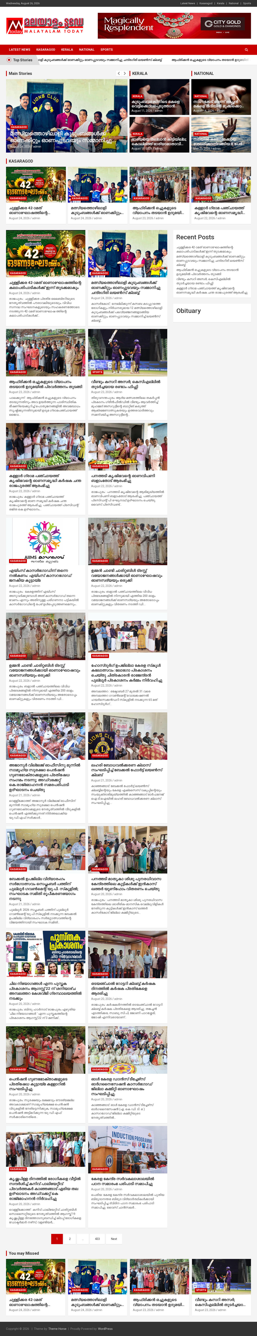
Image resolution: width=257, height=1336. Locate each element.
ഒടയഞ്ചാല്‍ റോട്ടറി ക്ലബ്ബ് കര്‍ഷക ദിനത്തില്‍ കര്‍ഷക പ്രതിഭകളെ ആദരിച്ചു (123, 988)
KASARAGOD (21, 161)
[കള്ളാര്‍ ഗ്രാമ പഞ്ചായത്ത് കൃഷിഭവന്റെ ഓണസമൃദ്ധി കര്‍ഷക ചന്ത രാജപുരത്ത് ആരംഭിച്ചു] (46, 446)
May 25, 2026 (201, 148)
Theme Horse (57, 1329)
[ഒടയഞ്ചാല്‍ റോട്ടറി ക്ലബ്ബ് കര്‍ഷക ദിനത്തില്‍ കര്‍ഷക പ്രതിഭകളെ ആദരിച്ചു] (127, 954)
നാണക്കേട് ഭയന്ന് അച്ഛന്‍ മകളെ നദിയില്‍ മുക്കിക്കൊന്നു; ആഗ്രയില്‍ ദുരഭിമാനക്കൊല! (221, 106)
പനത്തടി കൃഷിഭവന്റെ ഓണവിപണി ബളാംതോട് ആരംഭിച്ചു (123, 478)
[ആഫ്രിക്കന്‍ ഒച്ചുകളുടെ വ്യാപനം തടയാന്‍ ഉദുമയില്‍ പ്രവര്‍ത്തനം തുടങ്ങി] (46, 352)
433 (97, 1239)
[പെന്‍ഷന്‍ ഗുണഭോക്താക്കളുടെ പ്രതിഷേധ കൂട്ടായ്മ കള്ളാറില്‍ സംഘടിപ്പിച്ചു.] (46, 1050)
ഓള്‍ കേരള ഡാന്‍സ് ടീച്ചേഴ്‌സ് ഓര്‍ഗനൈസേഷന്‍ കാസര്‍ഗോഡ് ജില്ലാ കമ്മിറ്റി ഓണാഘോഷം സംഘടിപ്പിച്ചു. (121, 1086)
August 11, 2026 (142, 110)
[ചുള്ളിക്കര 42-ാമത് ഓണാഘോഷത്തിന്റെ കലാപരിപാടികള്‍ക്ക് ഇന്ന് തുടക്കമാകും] (46, 253)
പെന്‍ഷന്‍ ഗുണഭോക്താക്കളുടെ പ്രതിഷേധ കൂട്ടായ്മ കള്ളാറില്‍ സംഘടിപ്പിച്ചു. (38, 1084)
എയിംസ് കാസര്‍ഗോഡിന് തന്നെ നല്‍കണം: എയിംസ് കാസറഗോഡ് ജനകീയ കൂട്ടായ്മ (40, 575)
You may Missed (24, 1253)
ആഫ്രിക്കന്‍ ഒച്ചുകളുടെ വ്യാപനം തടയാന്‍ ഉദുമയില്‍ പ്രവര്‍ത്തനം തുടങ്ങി (168, 60)
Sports (247, 3)
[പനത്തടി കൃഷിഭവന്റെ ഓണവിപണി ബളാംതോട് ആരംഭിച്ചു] (127, 446)
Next (114, 1239)
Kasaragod (206, 3)
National (234, 3)
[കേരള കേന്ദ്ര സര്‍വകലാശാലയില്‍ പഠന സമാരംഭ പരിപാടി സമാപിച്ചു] (127, 1150)
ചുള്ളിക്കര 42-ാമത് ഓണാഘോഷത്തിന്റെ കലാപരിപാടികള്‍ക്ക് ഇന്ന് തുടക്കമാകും (32, 215)
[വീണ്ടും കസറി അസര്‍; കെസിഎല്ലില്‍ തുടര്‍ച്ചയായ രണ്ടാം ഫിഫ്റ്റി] (127, 352)
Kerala (220, 3)
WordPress (105, 1329)
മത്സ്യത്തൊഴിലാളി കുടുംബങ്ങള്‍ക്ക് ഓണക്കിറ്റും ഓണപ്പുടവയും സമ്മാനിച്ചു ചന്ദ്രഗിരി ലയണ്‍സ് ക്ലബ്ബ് (96, 215)
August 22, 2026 (204, 218)
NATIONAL (204, 73)
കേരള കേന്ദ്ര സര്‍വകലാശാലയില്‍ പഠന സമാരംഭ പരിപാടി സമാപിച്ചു (122, 1181)
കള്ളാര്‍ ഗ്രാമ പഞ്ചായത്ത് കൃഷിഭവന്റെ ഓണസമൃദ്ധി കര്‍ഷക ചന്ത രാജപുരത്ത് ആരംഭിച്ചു (219, 215)
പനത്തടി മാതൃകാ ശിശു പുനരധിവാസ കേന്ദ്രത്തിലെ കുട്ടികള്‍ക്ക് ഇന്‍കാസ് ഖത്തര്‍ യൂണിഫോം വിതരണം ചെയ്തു (126, 884)
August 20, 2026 (101, 894)
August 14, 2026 (203, 110)
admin (37, 146)
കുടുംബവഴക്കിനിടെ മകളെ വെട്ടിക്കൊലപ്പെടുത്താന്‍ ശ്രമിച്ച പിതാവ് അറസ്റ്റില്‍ (156, 106)
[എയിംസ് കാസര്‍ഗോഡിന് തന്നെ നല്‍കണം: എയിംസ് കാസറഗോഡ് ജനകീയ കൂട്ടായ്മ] (46, 541)
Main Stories (20, 73)
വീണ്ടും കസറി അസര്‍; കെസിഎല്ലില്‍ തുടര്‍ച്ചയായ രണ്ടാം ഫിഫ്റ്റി (125, 384)
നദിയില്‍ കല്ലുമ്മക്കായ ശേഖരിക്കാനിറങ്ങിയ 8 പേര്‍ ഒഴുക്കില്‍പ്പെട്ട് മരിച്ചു (217, 144)
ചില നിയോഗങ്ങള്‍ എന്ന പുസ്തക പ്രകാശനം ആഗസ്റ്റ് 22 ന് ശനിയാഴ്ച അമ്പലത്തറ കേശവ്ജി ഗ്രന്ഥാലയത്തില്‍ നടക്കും (45, 991)
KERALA (139, 73)
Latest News (188, 3)
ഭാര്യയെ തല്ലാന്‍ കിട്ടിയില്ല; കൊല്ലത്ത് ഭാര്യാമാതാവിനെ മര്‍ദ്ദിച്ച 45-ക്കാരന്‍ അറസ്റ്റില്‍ (159, 144)
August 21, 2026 (19, 795)
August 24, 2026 (19, 218)
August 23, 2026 (20, 146)
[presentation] (119, 73)
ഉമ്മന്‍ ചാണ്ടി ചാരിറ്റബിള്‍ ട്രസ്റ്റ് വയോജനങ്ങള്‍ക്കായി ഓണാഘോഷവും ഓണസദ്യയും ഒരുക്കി (126, 575)
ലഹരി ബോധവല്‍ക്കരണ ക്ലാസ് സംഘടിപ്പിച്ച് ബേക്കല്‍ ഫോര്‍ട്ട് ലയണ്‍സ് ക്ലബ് (126, 770)
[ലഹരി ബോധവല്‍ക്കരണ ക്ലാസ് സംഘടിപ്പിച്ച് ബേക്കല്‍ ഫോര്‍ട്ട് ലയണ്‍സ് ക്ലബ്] (127, 736)
